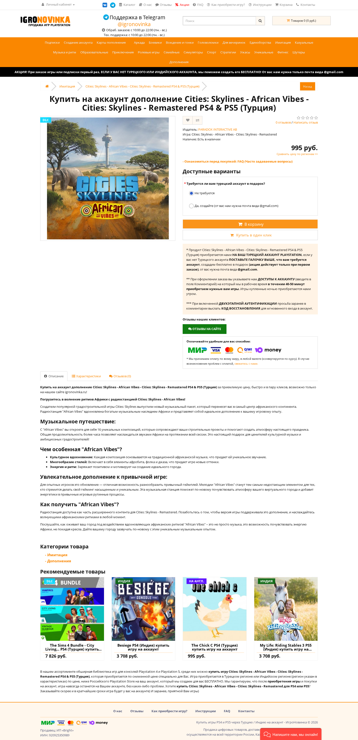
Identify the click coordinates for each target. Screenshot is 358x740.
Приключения (123, 52)
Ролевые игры (149, 52)
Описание (56, 376)
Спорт (211, 52)
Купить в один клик (254, 235)
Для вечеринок (234, 42)
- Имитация (56, 554)
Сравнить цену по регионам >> (297, 154)
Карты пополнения (111, 42)
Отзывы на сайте (206, 329)
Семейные (171, 52)
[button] (290, 734)
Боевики (155, 42)
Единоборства (260, 42)
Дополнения (179, 62)
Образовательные (94, 52)
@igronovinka (134, 24)
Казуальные (304, 42)
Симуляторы (193, 52)
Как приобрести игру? (169, 711)
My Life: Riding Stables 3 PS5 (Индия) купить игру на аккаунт (286, 647)
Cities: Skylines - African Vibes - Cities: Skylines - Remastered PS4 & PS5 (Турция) (142, 86)
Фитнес (282, 52)
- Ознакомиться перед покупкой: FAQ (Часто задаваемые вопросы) (237, 161)
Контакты (307, 4)
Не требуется (204, 193)
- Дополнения (58, 560)
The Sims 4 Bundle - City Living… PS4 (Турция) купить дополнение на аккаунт (72, 647)
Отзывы (136, 711)
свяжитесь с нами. (246, 363)
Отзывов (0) (122, 376)
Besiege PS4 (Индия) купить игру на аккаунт (143, 647)
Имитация (283, 42)
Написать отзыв (305, 122)
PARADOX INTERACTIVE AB (217, 129)
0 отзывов (283, 122)
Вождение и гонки (180, 42)
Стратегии (228, 52)
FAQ (227, 711)
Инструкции (205, 711)
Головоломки (208, 42)
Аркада (139, 42)
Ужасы (245, 52)
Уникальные (263, 52)
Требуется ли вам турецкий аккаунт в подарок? (226, 183)
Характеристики (88, 376)
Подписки (52, 42)
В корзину (254, 224)
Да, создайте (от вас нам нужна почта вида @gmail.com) (236, 206)
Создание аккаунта (78, 42)
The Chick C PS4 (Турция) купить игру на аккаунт (214, 647)
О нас (117, 711)
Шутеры (298, 52)
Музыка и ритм (64, 52)
